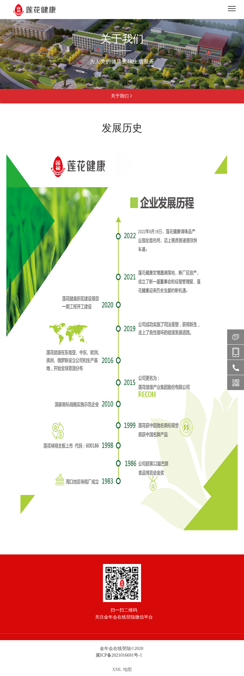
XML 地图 (122, 669)
